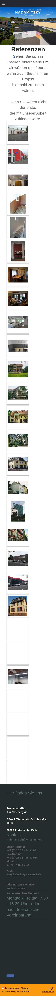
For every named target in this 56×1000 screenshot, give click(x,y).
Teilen (11, 976)
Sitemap (25, 988)
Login (51, 988)
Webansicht (48, 991)
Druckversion (11, 988)
